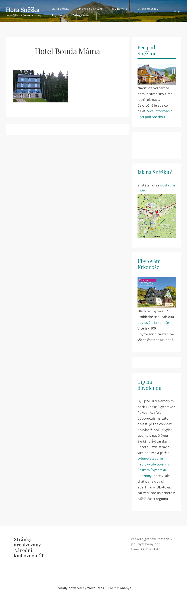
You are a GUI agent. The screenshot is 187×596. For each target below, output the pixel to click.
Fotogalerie (80, 15)
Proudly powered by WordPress (80, 588)
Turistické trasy (147, 8)
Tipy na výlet (119, 8)
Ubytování (58, 15)
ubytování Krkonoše (153, 322)
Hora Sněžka (22, 9)
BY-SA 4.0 (151, 549)
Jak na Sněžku (60, 8)
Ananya (125, 588)
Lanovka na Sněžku (90, 8)
